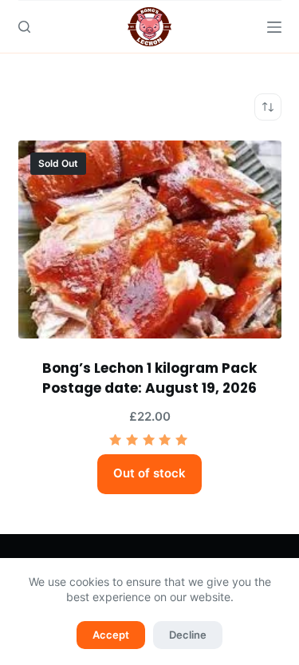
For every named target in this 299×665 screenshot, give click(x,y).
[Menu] (274, 27)
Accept (110, 634)
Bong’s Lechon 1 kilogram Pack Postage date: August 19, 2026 (149, 378)
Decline (188, 634)
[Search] (24, 27)
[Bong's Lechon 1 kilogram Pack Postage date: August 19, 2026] (149, 239)
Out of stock (149, 473)
